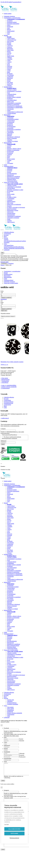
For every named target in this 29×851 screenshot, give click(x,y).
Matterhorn (10, 78)
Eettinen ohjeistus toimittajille (14, 247)
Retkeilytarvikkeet (11, 209)
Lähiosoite (21, 753)
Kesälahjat (9, 20)
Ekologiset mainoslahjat (13, 23)
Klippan (9, 42)
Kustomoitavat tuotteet (13, 119)
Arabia (9, 70)
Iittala (8, 72)
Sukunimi (21, 740)
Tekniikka (9, 139)
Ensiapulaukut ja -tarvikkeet (14, 91)
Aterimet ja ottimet (12, 89)
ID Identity (10, 73)
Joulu (8, 28)
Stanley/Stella (10, 56)
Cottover (9, 62)
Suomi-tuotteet (11, 31)
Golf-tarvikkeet (11, 188)
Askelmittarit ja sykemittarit (14, 187)
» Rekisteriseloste (5, 379)
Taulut (8, 219)
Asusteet (9, 145)
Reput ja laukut (11, 159)
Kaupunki (21, 755)
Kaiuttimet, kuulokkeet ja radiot (15, 189)
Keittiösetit (10, 98)
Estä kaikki (14, 833)
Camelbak (9, 59)
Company (3, 428)
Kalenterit (9, 170)
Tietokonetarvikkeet (12, 181)
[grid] (1, 318)
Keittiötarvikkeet (8, 87)
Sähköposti (3, 441)
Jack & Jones (10, 41)
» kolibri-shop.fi (5, 418)
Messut (9, 29)
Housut (9, 147)
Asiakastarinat (17, 248)
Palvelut (6, 238)
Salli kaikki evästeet (14, 829)
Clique (8, 60)
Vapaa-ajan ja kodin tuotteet (11, 182)
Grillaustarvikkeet (11, 94)
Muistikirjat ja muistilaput (13, 176)
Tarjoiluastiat (10, 109)
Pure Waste (10, 82)
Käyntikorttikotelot (12, 173)
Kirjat (8, 192)
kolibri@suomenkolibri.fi (14, 2)
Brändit (6, 35)
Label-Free (10, 45)
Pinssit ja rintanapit (12, 138)
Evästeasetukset (14, 838)
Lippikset (9, 154)
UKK (22, 248)
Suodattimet (4, 299)
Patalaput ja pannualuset (13, 104)
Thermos (9, 85)
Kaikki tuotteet (7, 13)
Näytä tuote (4, 310)
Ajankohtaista (7, 233)
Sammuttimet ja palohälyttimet (14, 107)
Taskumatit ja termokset (13, 217)
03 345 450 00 (4, 2)
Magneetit (9, 134)
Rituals (9, 51)
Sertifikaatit (17, 247)
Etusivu (3, 265)
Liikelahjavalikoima (9, 232)
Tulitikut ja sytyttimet (12, 141)
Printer (8, 81)
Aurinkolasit (10, 117)
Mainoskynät (10, 175)
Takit (8, 162)
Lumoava (9, 47)
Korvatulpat (10, 131)
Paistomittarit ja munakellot (14, 103)
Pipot (8, 157)
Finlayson (9, 66)
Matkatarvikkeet (11, 201)
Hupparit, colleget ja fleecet (14, 148)
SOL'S (9, 54)
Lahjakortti (6, 249)
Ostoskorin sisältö (8, 798)
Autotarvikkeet (11, 120)
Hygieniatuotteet (11, 126)
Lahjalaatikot (10, 132)
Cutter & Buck (11, 38)
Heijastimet (10, 123)
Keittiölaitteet (10, 95)
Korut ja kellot (10, 194)
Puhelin (6, 748)
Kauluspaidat (10, 151)
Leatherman (10, 76)
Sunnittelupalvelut (8, 403)
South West (10, 84)
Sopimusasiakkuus (16, 241)
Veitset (8, 110)
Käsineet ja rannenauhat (13, 150)
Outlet (5, 164)
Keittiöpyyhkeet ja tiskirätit (14, 97)
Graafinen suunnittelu (12, 704)
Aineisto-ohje (10, 699)
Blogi (5, 236)
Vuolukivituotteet (11, 113)
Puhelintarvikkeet (11, 179)
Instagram (6, 790)
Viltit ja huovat (11, 222)
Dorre (8, 64)
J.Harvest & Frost (11, 40)
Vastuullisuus (10, 247)
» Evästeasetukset (5, 388)
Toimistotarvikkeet (8, 166)
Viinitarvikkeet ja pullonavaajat (15, 112)
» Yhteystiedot (4, 378)
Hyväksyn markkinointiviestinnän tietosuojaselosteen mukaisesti (11, 437)
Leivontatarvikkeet (12, 100)
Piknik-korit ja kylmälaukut (14, 204)
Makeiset (9, 135)
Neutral (9, 79)
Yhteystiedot (7, 245)
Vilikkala (9, 57)
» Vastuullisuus (4, 382)
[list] (3, 318)
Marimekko (10, 48)
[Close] (1, 463)
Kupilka (9, 44)
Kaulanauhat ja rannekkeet (14, 129)
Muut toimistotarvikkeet (13, 178)
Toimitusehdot (5, 381)
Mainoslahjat (7, 114)
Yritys (5, 244)
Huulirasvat (10, 125)
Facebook (6, 728)
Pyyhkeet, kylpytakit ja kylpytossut (16, 207)
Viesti (5, 761)
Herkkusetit (10, 26)
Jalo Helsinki (10, 75)
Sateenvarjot (10, 212)
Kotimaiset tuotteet (12, 22)
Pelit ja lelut (10, 203)
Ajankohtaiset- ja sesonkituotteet (12, 17)
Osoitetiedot (7, 752)
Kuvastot (6, 235)
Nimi (5, 737)
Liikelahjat (8, 241)
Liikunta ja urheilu (11, 185)
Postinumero (22, 757)
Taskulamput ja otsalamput (14, 216)
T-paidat (9, 160)
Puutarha (9, 206)
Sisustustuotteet (11, 214)
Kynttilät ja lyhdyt (11, 197)
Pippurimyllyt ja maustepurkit (14, 106)
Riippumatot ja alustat (12, 210)
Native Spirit (10, 50)
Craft (8, 63)
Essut (8, 92)
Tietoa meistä (10, 708)
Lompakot (9, 200)
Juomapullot (10, 128)
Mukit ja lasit (10, 101)
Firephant (9, 67)
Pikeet (8, 156)
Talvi (8, 34)
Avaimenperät (10, 122)
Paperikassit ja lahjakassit (13, 137)
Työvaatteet (10, 163)
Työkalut (9, 220)
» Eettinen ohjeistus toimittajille (9, 386)
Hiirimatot (9, 169)
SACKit (9, 53)
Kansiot (9, 172)
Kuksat (9, 195)
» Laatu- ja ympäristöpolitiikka (8, 385)
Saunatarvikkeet (11, 213)
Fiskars (9, 69)
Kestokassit (10, 153)
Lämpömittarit (10, 198)
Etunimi (21, 739)
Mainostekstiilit (8, 142)
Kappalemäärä (7, 758)
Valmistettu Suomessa (9, 16)
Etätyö (8, 25)
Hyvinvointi (10, 191)
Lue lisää (6, 824)
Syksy (8, 32)
